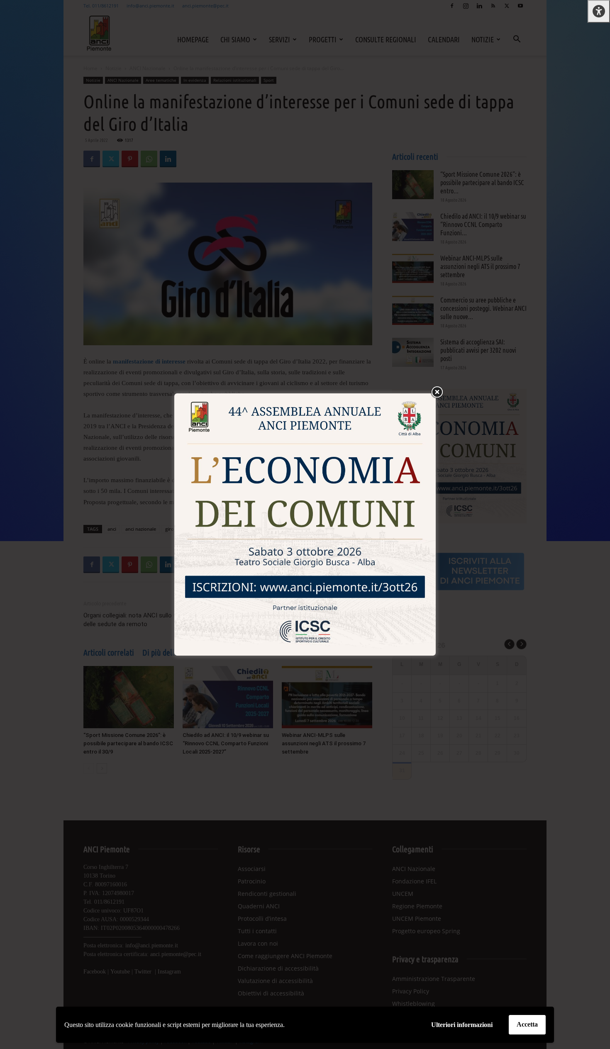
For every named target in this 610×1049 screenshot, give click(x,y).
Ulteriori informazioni (462, 1024)
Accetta (527, 1024)
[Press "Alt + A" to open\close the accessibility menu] (599, 11)
